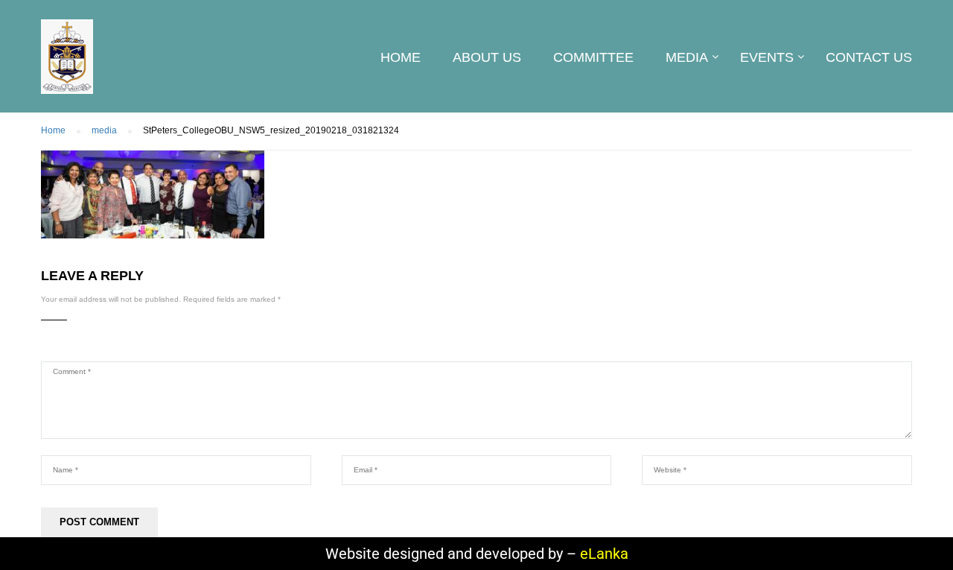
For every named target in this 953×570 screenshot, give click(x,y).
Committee (593, 57)
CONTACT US (869, 57)
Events (767, 57)
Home (400, 57)
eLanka (604, 554)
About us (487, 57)
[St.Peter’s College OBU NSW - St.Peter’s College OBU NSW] (67, 64)
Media (687, 57)
